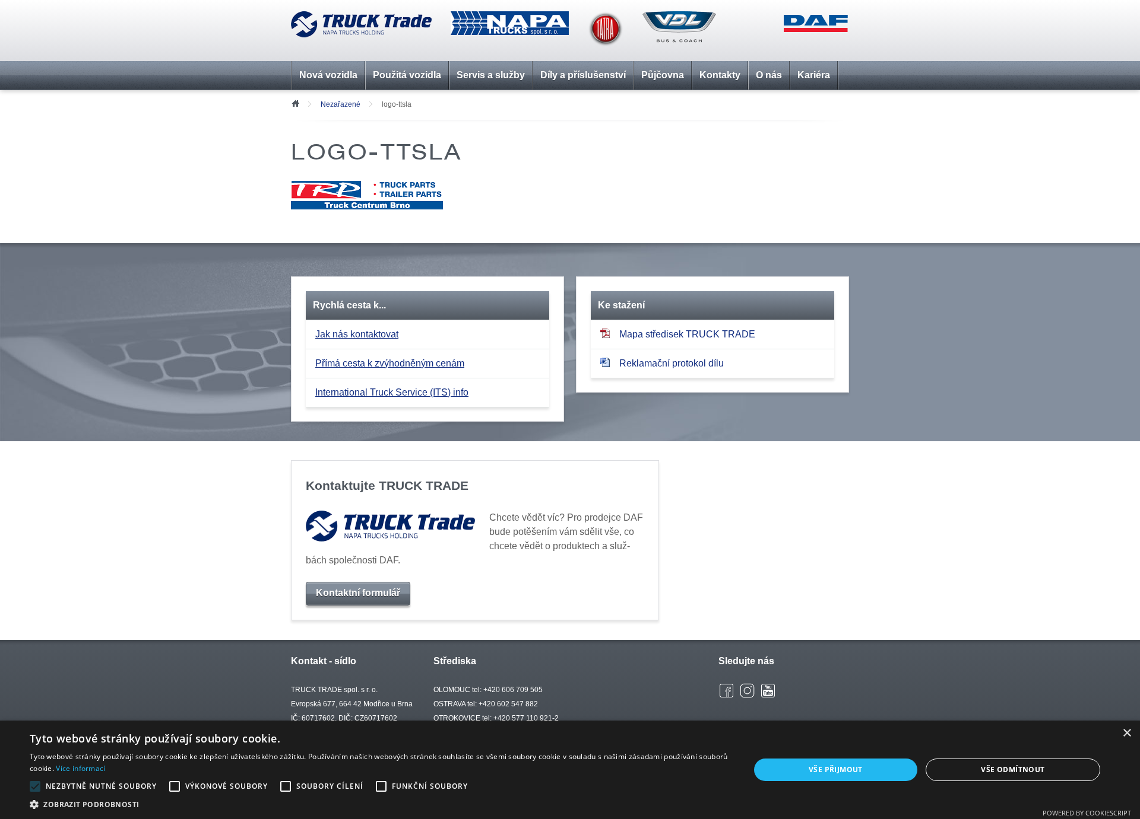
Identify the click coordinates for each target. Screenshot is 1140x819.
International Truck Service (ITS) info (391, 392)
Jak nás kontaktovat (356, 334)
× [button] (1126, 733)
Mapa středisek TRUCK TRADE (687, 334)
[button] (379, 804)
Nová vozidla (328, 75)
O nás (769, 75)
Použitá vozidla (407, 75)
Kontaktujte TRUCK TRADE (387, 485)
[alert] (570, 770)
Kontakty (719, 75)
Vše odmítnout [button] (1012, 769)
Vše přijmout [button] (836, 769)
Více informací (80, 768)
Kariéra (813, 75)
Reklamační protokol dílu (671, 363)
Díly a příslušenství (583, 75)
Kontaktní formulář (358, 593)
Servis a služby (491, 75)
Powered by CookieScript (1087, 812)
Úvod (295, 102)
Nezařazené (340, 104)
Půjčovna (662, 75)
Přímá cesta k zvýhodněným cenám (389, 363)
